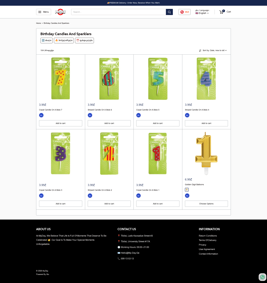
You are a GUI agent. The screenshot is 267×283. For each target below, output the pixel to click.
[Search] (169, 12)
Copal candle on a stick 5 (147, 110)
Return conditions (208, 236)
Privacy (202, 245)
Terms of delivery (207, 240)
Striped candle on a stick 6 (100, 110)
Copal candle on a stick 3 (50, 190)
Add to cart (60, 123)
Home (38, 23)
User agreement (207, 249)
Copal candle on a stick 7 (50, 110)
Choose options (206, 204)
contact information (208, 254)
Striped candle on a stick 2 (100, 190)
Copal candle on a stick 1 (147, 190)
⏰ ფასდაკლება (84, 40)
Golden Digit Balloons (194, 184)
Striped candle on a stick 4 (197, 110)
